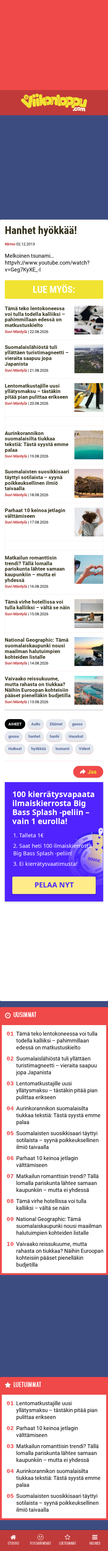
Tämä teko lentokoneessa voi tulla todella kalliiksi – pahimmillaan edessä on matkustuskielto (35, 316)
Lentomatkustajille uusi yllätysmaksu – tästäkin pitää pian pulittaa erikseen (36, 391)
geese (77, 724)
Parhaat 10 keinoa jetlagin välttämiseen (35, 513)
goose (13, 736)
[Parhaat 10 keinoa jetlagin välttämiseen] (89, 522)
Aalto (35, 724)
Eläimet (56, 724)
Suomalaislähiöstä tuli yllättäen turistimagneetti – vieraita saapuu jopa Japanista (37, 355)
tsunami (62, 748)
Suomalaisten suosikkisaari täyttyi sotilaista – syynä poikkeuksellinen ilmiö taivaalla (37, 480)
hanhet (34, 736)
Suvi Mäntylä (16, 331)
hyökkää (38, 748)
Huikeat (15, 748)
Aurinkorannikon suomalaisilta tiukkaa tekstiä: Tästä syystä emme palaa (36, 441)
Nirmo (10, 244)
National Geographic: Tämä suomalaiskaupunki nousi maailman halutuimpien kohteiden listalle (36, 648)
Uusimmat (25, 1015)
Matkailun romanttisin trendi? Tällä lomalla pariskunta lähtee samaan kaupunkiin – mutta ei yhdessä (35, 569)
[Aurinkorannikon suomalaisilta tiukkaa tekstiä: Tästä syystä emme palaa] (89, 444)
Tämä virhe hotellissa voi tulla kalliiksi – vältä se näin (37, 604)
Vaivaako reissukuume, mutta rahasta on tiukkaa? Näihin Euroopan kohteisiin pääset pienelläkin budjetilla (37, 687)
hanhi (54, 736)
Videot (84, 748)
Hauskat (76, 736)
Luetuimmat (27, 1385)
